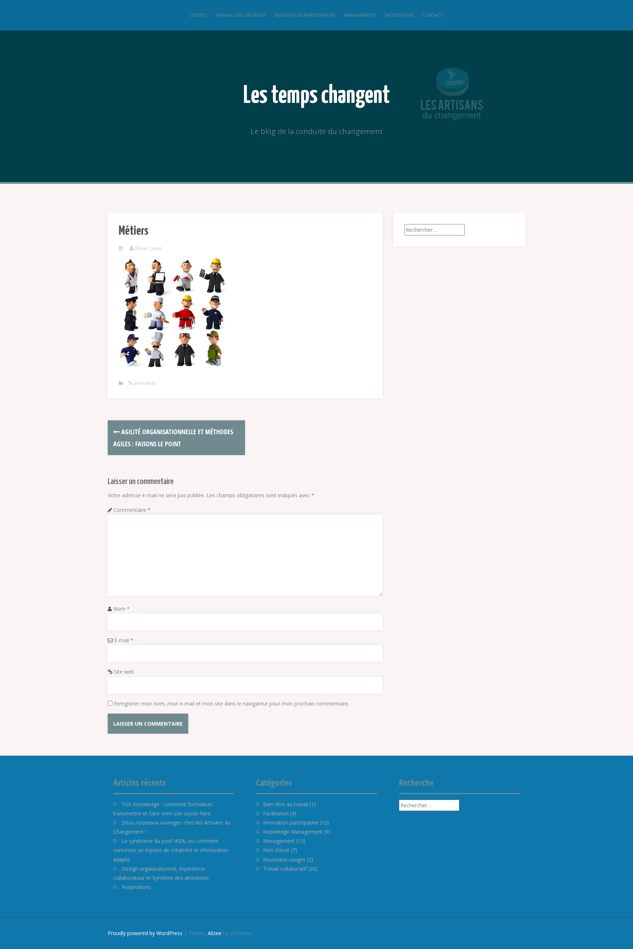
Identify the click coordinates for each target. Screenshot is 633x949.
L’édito (198, 15)
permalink (144, 383)
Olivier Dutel (148, 248)
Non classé (276, 849)
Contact (432, 15)
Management (360, 15)
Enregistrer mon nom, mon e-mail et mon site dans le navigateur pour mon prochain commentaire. (231, 703)
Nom (121, 608)
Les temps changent (316, 96)
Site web (124, 671)
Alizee (215, 933)
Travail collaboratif (240, 15)
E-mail (123, 640)
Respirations (136, 886)
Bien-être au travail (285, 804)
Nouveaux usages (284, 859)
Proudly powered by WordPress (145, 933)
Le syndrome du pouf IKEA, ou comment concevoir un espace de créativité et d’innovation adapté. (171, 850)
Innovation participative (305, 15)
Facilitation (399, 15)
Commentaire (132, 509)
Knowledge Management (293, 831)
